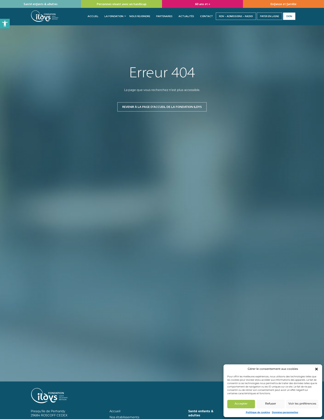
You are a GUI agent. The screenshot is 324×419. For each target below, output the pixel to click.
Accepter (241, 403)
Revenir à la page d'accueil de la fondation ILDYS (162, 106)
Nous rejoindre (139, 16)
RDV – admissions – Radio (236, 16)
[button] (5, 24)
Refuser (270, 403)
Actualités (186, 16)
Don (289, 16)
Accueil (93, 16)
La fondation (113, 16)
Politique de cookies (258, 412)
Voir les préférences (302, 403)
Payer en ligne (269, 16)
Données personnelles (285, 412)
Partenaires (164, 16)
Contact (206, 16)
